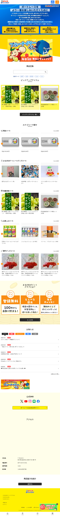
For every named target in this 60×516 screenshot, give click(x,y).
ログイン (5, 504)
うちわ (36, 76)
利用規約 (23, 507)
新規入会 (5, 502)
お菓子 (22, 76)
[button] (28, 35)
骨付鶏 (31, 76)
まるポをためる (6, 497)
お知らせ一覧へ (55, 374)
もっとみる (56, 130)
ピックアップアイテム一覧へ (30, 114)
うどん (41, 76)
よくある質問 (29, 507)
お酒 (27, 76)
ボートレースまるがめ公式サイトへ (30, 408)
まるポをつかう (6, 499)
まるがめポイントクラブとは (9, 495)
